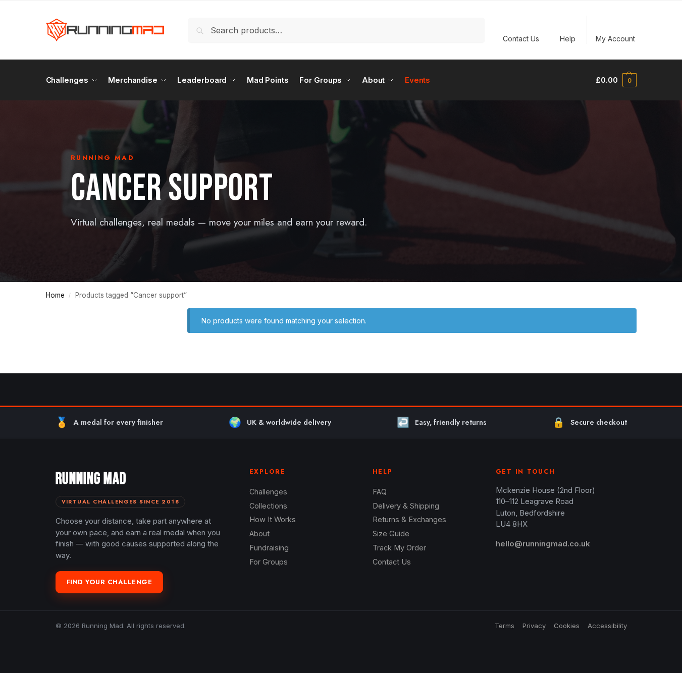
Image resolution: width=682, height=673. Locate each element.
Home (55, 295)
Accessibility (607, 626)
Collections (268, 505)
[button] (616, 80)
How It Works (272, 519)
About (259, 533)
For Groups (268, 561)
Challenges (268, 491)
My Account (615, 38)
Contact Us (521, 38)
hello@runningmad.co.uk (543, 543)
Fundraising (269, 547)
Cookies (567, 626)
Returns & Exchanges (409, 519)
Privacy (534, 626)
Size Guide (391, 533)
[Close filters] (149, 314)
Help (567, 38)
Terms (504, 626)
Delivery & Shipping (406, 505)
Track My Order (399, 547)
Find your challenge (109, 582)
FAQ (380, 491)
